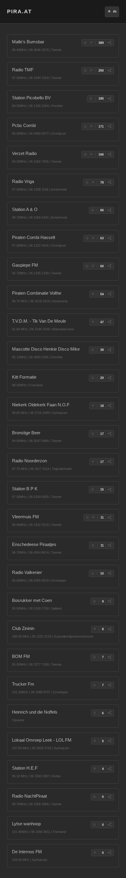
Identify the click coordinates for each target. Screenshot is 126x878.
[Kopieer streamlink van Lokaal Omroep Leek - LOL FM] (109, 741)
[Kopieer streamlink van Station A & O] (109, 210)
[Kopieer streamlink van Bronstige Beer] (109, 433)
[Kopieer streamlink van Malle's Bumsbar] (109, 42)
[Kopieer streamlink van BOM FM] (109, 657)
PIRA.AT (19, 11)
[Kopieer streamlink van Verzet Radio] (109, 154)
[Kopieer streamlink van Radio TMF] (109, 70)
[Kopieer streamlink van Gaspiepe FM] (109, 266)
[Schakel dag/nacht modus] (109, 11)
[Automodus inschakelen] (115, 11)
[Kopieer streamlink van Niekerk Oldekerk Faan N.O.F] (109, 405)
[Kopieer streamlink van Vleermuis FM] (109, 517)
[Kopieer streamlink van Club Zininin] (109, 629)
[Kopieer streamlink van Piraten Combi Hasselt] (109, 238)
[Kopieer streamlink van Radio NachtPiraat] (109, 797)
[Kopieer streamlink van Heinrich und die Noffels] (109, 713)
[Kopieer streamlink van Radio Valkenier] (109, 573)
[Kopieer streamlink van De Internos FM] (109, 852)
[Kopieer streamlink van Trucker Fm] (109, 685)
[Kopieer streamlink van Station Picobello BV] (109, 98)
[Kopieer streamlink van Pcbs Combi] (109, 126)
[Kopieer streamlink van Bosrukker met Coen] (109, 601)
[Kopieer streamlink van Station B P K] (109, 489)
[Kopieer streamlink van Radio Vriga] (109, 182)
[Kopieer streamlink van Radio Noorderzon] (109, 461)
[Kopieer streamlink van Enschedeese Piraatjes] (109, 545)
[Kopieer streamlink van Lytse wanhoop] (109, 824)
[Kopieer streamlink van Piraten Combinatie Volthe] (109, 294)
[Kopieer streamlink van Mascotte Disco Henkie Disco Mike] (109, 350)
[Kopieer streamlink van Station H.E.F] (109, 769)
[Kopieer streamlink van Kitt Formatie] (109, 378)
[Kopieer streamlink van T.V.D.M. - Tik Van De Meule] (109, 322)
